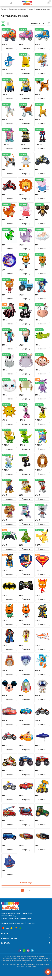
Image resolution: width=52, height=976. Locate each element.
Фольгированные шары (17, 9)
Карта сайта (31, 923)
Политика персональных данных (12, 923)
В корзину (9, 48)
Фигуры (29, 9)
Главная (4, 9)
